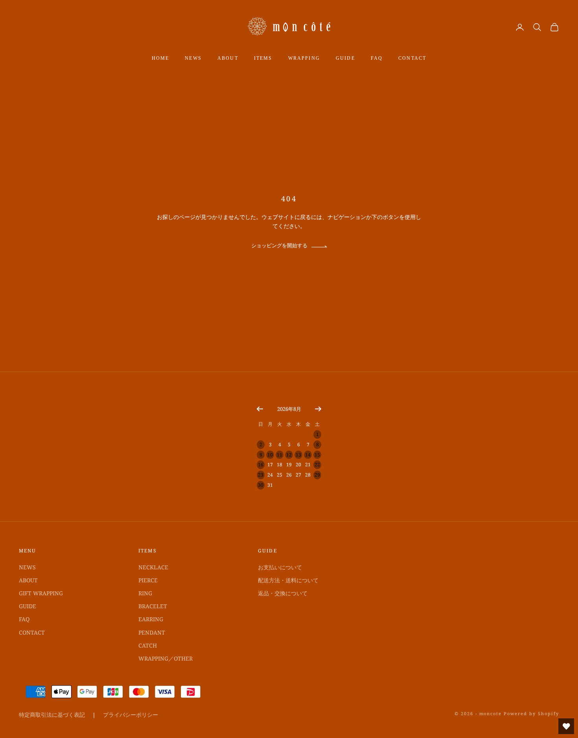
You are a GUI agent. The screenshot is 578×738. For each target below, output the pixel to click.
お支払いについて (280, 567)
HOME (160, 58)
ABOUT (227, 58)
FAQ (377, 58)
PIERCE (148, 580)
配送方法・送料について (288, 580)
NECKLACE (153, 567)
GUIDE (345, 58)
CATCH (147, 645)
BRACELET (152, 606)
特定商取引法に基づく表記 (52, 714)
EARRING (150, 619)
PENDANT (151, 632)
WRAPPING (304, 58)
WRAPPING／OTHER (165, 658)
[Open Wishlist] (566, 726)
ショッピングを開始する (279, 245)
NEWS (193, 58)
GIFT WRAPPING (41, 593)
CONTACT (412, 58)
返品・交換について (282, 593)
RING (145, 593)
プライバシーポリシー (130, 714)
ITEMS (263, 58)
